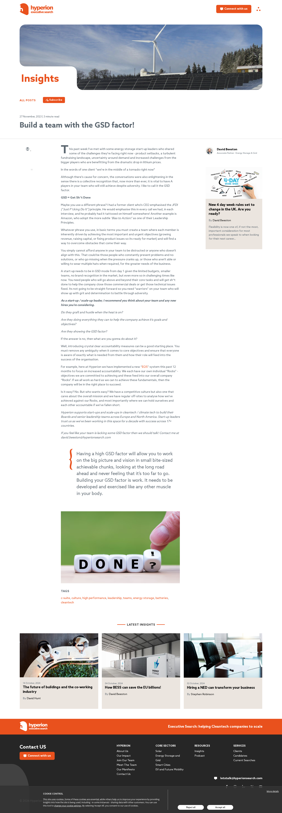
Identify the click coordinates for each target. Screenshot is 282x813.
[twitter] (27, 158)
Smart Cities (163, 765)
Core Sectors (166, 745)
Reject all (191, 807)
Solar (159, 751)
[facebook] (27, 177)
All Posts (28, 100)
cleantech (67, 602)
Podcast (200, 755)
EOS (145, 367)
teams (127, 598)
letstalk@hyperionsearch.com (241, 778)
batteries (162, 598)
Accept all (220, 807)
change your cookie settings (67, 805)
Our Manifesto (126, 769)
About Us (122, 751)
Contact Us (124, 774)
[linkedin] (27, 168)
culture (76, 598)
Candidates (240, 755)
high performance (94, 598)
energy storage (143, 598)
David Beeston (227, 149)
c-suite (65, 598)
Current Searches (244, 760)
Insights (199, 751)
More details (273, 791)
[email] (27, 149)
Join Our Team (125, 760)
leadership (115, 598)
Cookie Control (53, 793)
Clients (237, 751)
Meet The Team (127, 765)
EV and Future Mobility (170, 769)
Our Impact (124, 755)
